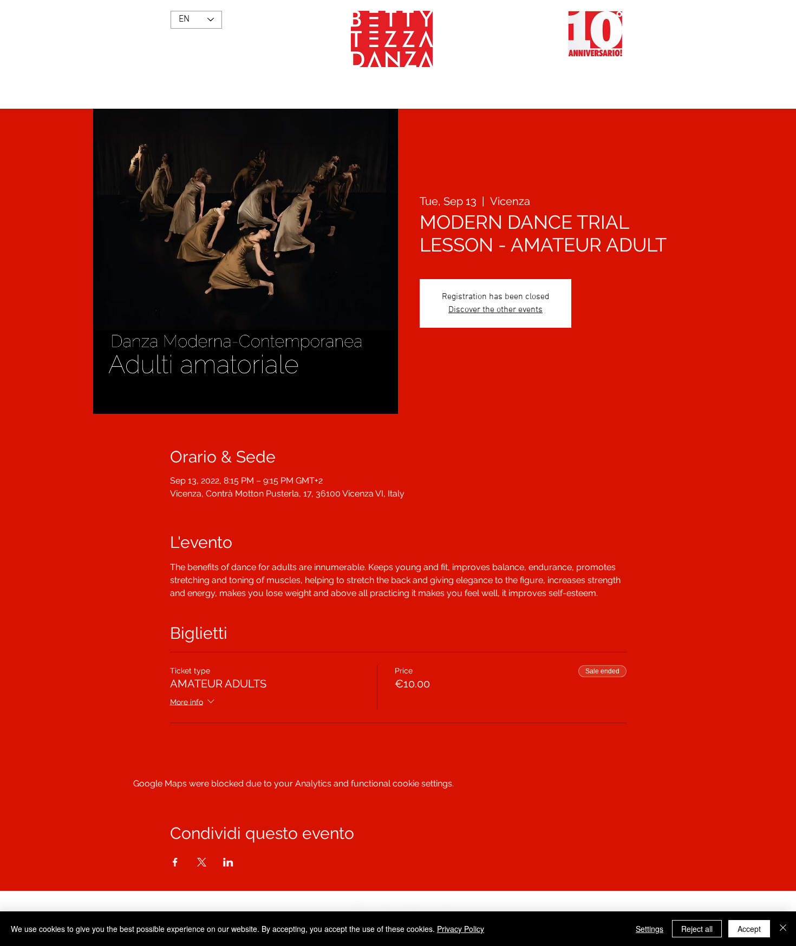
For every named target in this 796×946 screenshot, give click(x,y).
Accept (749, 928)
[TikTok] (411, 903)
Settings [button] (649, 928)
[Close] (783, 928)
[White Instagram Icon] (357, 903)
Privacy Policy (460, 928)
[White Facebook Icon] (384, 903)
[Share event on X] (202, 862)
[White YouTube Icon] (438, 903)
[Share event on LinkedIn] (228, 862)
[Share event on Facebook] (175, 862)
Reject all (697, 928)
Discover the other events (495, 310)
